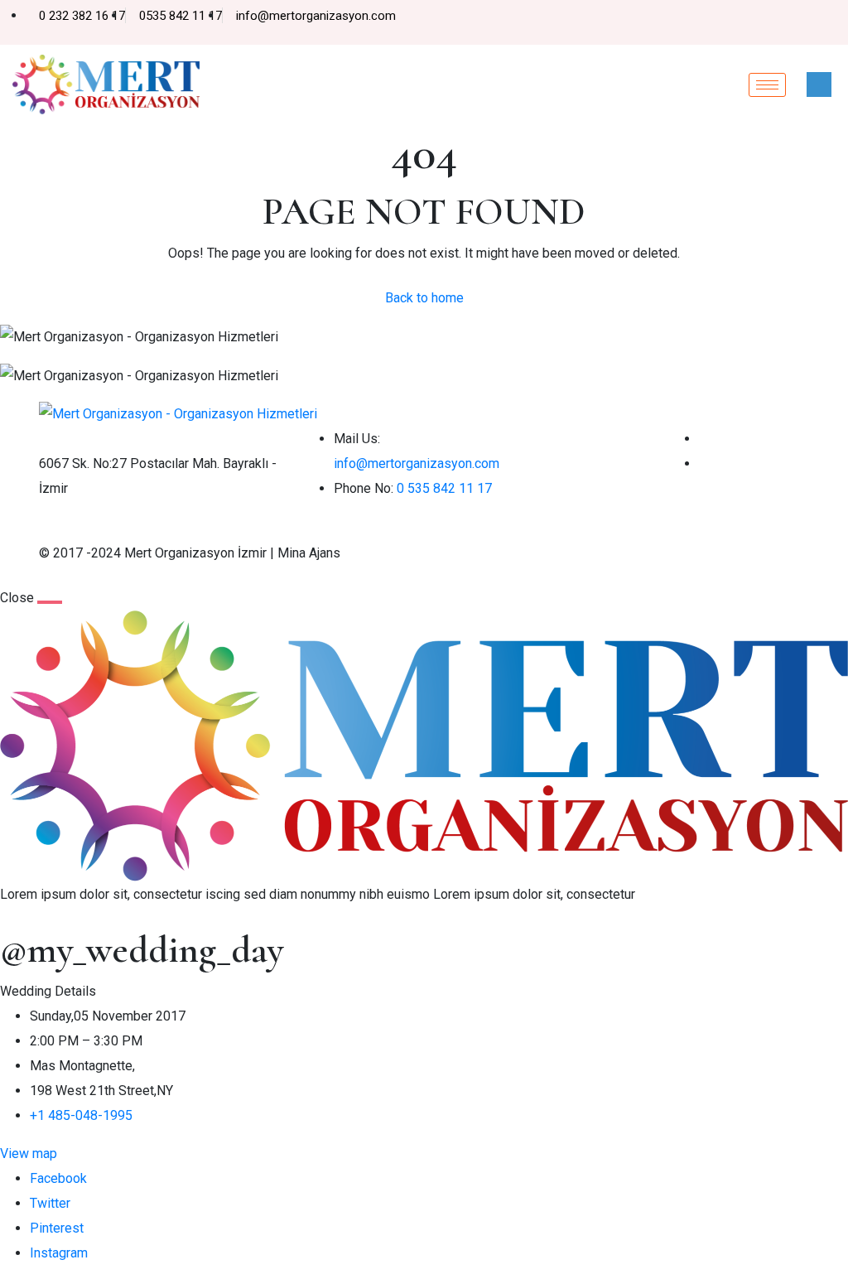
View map (28, 1153)
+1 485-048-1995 (81, 1115)
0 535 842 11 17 (444, 488)
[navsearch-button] (819, 84)
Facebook (58, 1178)
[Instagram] (831, 23)
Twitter (50, 1203)
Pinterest (57, 1228)
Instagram (59, 1253)
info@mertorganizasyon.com (416, 463)
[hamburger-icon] (767, 85)
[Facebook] (803, 23)
